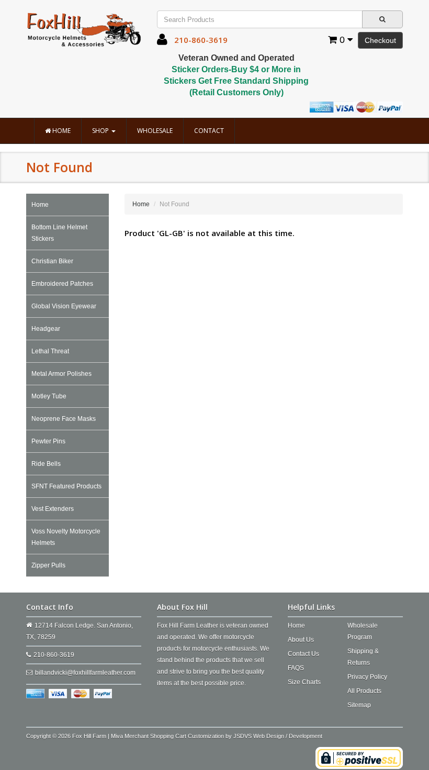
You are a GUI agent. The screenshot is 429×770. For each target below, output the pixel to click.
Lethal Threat (50, 351)
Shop (101, 130)
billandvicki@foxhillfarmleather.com (85, 672)
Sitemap (359, 705)
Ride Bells (46, 463)
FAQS (296, 668)
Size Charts (304, 682)
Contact (209, 130)
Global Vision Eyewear (63, 306)
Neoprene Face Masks (63, 418)
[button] (162, 42)
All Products (364, 691)
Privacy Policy (367, 676)
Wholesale (155, 130)
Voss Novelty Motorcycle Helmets (65, 537)
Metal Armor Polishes (61, 373)
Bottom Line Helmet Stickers (59, 233)
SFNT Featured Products (66, 486)
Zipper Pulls (48, 565)
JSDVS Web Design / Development (277, 736)
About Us (301, 639)
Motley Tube (48, 396)
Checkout (380, 40)
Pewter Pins (48, 441)
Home (61, 130)
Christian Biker (52, 261)
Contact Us (303, 653)
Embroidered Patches (62, 283)
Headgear (45, 328)
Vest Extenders (52, 508)
